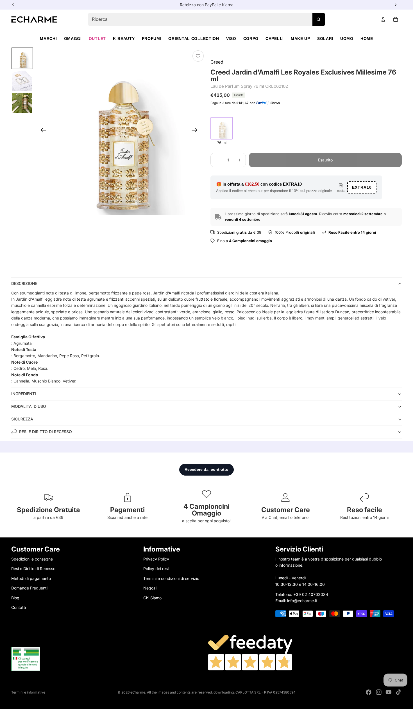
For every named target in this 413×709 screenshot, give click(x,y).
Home (366, 38)
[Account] (383, 19)
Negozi (149, 588)
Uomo (346, 38)
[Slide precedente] (41, 131)
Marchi (48, 38)
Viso (231, 38)
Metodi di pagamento (31, 578)
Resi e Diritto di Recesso (33, 568)
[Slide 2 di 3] (22, 81)
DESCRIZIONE (24, 283)
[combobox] (206, 19)
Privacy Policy (156, 559)
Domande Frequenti (29, 588)
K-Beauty (124, 38)
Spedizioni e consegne (32, 559)
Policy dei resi (156, 568)
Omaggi (73, 38)
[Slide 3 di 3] (22, 103)
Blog (15, 597)
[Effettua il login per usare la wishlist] (198, 56)
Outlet (97, 38)
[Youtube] (388, 692)
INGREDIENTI (23, 393)
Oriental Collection (193, 38)
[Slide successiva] (196, 131)
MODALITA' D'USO (28, 406)
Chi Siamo (152, 597)
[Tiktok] (398, 692)
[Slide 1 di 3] (22, 58)
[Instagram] (378, 692)
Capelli (275, 38)
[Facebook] (368, 692)
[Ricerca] (318, 19)
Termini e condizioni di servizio (171, 578)
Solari (325, 38)
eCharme (137, 692)
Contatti (18, 607)
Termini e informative (28, 692)
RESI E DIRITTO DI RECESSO (45, 431)
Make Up (300, 38)
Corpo (251, 38)
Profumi (152, 38)
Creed (216, 62)
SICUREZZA (22, 419)
